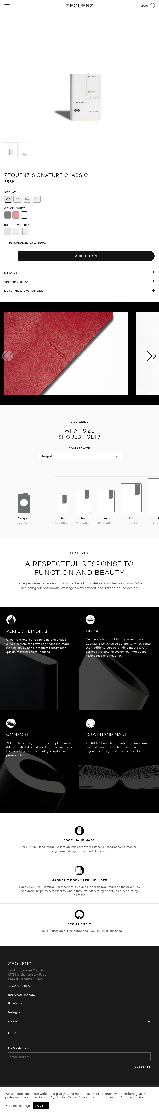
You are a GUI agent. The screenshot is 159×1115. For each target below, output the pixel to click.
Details (10, 272)
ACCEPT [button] (41, 1105)
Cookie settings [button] (18, 1106)
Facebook (15, 1003)
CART (145, 5)
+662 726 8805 (19, 986)
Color (9, 208)
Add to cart (86, 256)
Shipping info (16, 282)
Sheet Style (13, 224)
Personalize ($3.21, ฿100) (27, 242)
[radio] (8, 199)
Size (7, 192)
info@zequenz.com (21, 995)
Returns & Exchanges (23, 291)
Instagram (15, 1012)
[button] (151, 355)
